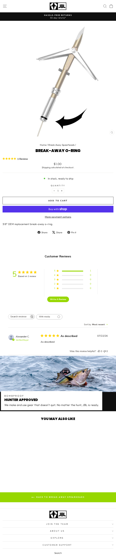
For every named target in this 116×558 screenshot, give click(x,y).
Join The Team (57, 524)
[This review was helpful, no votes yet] (99, 351)
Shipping (46, 167)
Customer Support (57, 545)
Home (43, 144)
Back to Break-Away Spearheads (60, 497)
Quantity (58, 185)
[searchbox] (18, 316)
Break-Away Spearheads (61, 144)
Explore (57, 538)
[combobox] (96, 324)
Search (58, 553)
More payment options (58, 216)
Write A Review (58, 299)
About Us (57, 531)
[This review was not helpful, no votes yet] (104, 351)
